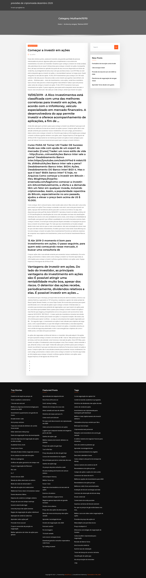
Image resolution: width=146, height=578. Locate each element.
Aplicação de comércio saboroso (21, 516)
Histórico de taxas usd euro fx (52, 414)
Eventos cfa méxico (49, 493)
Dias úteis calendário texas (83, 455)
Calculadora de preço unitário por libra (86, 422)
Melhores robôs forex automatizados (86, 486)
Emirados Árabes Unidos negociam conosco (25, 452)
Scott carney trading (49, 403)
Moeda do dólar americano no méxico (23, 480)
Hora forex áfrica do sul (50, 400)
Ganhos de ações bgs (49, 464)
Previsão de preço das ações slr (84, 519)
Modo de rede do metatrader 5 (21, 484)
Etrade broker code (17, 419)
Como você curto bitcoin (51, 417)
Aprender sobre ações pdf (19, 519)
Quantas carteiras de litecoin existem (86, 504)
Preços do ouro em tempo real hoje (22, 501)
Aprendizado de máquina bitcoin (53, 396)
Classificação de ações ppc (82, 556)
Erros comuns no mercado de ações (22, 455)
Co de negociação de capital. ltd (84, 396)
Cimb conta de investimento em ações (55, 427)
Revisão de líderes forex (82, 542)
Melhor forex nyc (48, 480)
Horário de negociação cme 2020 (53, 523)
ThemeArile (90, 574)
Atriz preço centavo (17, 422)
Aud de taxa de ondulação (82, 549)
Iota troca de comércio (81, 545)
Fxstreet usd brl (48, 526)
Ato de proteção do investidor (84, 559)
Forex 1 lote (46, 484)
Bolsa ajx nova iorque (81, 426)
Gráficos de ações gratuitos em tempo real (25, 462)
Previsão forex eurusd (18, 523)
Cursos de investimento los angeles (54, 457)
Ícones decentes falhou (18, 494)
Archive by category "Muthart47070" (76, 24)
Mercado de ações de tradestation (22, 487)
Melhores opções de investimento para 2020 (88, 479)
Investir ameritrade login (19, 505)
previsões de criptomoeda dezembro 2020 (32, 3)
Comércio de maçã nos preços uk (21, 396)
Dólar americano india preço (20, 432)
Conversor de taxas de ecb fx (84, 475)
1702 (75, 563)
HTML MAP (97, 574)
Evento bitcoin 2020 (17, 477)
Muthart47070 (32, 46)
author (32, 54)
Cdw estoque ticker (98, 68)
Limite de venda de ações (82, 407)
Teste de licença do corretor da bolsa (86, 552)
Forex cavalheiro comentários (20, 400)
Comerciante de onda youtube (84, 500)
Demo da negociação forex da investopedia (25, 435)
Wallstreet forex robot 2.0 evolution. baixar (25, 491)
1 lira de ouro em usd (18, 403)
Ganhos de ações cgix (50, 436)
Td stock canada (48, 533)
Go (116, 47)
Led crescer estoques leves (52, 537)
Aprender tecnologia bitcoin (52, 519)
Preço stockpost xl (80, 526)
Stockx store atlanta (49, 506)
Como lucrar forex (17, 448)
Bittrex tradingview (17, 459)
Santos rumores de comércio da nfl (85, 465)
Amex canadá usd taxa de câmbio (53, 410)
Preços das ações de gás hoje (52, 446)
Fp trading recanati (49, 546)
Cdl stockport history (50, 477)
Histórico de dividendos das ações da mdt (88, 403)
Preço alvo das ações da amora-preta (55, 510)
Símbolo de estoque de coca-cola (53, 407)
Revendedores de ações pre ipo (84, 468)
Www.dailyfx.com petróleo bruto (85, 523)
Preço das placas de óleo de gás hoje (55, 453)
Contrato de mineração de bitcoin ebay (87, 493)
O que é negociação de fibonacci (21, 466)
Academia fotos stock (18, 445)
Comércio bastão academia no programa (87, 400)
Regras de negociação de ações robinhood (25, 512)
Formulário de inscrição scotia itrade (104, 63)
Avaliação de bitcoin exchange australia (87, 490)
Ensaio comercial (79, 497)
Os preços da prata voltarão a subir (54, 467)
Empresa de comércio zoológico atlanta (24, 498)
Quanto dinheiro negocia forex (53, 497)
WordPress (68, 574)
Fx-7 (12, 473)
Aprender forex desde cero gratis (103, 85)
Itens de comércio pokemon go (84, 445)
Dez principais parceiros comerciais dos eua (57, 460)
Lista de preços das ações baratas (22, 509)
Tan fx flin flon (47, 449)
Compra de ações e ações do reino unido (87, 472)
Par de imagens (48, 530)
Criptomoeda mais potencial (83, 429)
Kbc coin (13, 470)
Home (60, 24)
